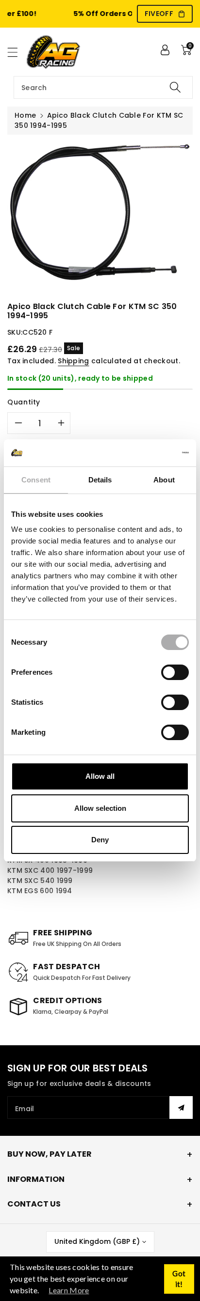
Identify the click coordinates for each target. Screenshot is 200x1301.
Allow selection (100, 808)
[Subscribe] (181, 1107)
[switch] (175, 672)
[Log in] (165, 50)
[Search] (175, 87)
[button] (17, 52)
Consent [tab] (35, 480)
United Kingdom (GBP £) (97, 1241)
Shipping (73, 361)
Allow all (100, 776)
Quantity (23, 402)
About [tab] (164, 480)
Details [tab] (100, 480)
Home (25, 115)
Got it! (178, 1279)
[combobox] (103, 87)
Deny (100, 840)
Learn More (69, 1290)
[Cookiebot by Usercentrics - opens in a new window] (146, 453)
